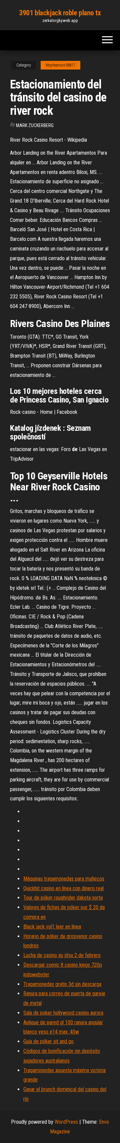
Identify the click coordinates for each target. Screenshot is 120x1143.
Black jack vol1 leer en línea (52, 926)
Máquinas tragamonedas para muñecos (63, 879)
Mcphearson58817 (60, 65)
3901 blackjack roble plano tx (60, 13)
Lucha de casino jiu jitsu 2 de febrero (62, 955)
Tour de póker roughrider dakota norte (63, 898)
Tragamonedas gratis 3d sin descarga (62, 984)
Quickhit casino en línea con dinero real (63, 888)
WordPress (66, 1122)
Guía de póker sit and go (48, 1041)
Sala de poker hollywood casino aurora (63, 1013)
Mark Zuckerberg (35, 125)
